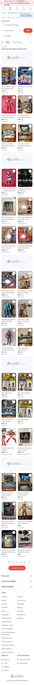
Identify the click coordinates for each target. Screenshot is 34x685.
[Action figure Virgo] (25, 412)
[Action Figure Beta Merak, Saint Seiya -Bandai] (25, 239)
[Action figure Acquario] (25, 385)
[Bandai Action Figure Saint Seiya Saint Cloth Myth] (9, 210)
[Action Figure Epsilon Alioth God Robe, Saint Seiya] (9, 284)
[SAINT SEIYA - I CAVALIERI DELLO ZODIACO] (25, 515)
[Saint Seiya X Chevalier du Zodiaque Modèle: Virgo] (9, 543)
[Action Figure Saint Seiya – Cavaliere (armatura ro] (9, 108)
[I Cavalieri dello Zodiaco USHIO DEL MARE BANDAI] (9, 312)
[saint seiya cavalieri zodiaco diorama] (25, 341)
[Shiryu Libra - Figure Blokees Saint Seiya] (25, 312)
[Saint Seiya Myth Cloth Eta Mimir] (9, 441)
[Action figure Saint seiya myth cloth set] (25, 182)
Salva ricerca (8, 42)
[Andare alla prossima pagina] (29, 562)
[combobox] (17, 25)
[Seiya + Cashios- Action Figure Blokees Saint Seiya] (9, 80)
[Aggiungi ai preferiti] (13, 68)
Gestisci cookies (6, 618)
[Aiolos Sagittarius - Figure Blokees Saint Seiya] (25, 284)
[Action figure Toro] (9, 385)
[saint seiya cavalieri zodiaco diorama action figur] (9, 137)
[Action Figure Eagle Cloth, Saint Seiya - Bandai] (25, 210)
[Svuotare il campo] (30, 25)
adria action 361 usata (14, 13)
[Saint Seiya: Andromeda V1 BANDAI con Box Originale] (25, 543)
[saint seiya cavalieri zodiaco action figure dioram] (25, 108)
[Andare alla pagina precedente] (5, 562)
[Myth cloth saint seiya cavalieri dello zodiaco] (9, 515)
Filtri (28, 30)
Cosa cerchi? (6, 21)
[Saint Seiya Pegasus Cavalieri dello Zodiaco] (9, 341)
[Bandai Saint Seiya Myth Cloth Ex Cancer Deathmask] (25, 441)
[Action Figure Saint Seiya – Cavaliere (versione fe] (9, 182)
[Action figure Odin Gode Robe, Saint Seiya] (9, 239)
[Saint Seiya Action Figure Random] (25, 80)
